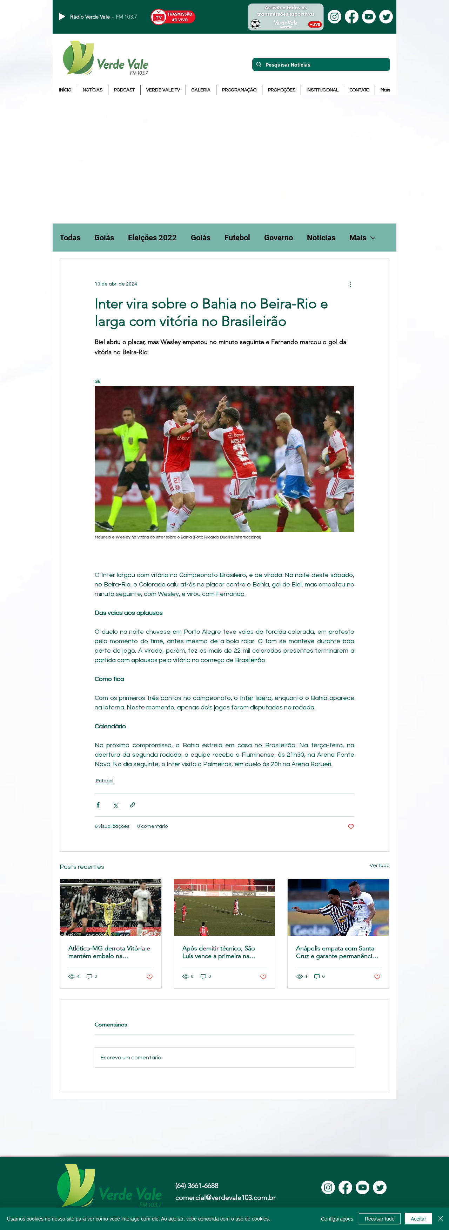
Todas (70, 237)
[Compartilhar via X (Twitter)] (115, 805)
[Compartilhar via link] (132, 805)
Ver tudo (379, 865)
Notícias (321, 237)
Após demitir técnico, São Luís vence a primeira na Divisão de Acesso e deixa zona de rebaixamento (219, 952)
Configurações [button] (337, 1219)
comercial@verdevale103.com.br (225, 1197)
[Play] (62, 16)
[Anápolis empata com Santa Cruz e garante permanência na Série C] (338, 907)
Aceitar (418, 1219)
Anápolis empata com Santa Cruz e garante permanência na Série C (335, 952)
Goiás (104, 237)
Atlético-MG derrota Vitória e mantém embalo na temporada (109, 952)
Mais (357, 237)
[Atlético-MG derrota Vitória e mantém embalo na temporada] (110, 907)
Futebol (237, 237)
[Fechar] (440, 1218)
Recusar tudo (380, 1219)
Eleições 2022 (152, 237)
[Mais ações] (350, 284)
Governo (278, 237)
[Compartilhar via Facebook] (98, 805)
